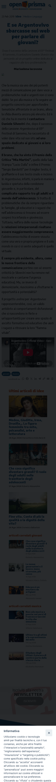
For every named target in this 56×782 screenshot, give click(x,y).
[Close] (49, 732)
